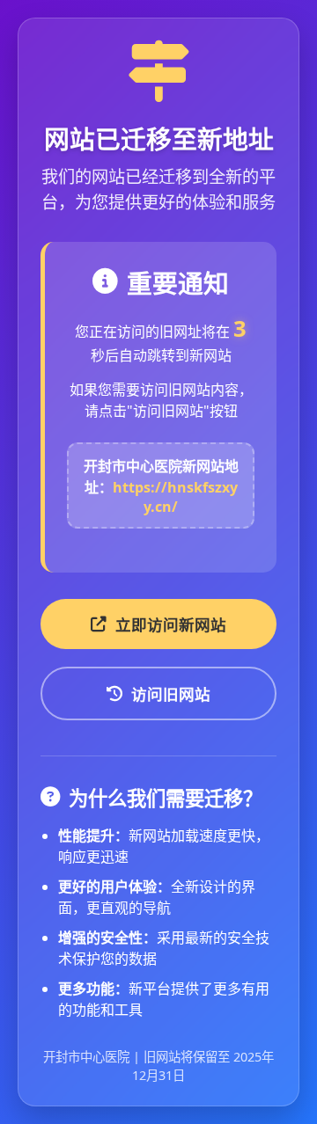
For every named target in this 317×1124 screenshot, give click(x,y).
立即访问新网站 (170, 624)
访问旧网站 (170, 693)
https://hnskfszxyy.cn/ (175, 497)
